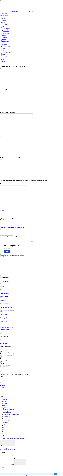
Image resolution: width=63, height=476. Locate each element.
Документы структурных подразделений (6, 52)
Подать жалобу (2, 256)
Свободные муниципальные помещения (6, 307)
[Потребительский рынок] (3, 339)
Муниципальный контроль (6, 419)
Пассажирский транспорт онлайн (5, 318)
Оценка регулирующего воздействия (6, 46)
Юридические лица (7, 327)
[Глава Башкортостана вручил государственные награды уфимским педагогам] (6, 207)
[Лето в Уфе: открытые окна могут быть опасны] (16, 133)
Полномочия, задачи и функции (5, 33)
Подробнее (1, 351)
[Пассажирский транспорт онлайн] (4, 317)
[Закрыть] (20, 462)
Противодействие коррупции (6, 421)
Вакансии (1, 376)
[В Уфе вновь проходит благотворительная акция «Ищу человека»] (6, 235)
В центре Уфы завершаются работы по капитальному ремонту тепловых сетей (12, 199)
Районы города (3, 18)
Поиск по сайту (13, 475)
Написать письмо (2, 278)
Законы (4, 427)
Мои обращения (3, 61)
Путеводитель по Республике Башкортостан (6, 29)
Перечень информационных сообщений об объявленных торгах (9, 56)
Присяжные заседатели (6, 430)
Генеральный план (5, 404)
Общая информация (3, 17)
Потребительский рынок (4, 340)
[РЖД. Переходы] (2, 311)
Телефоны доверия (3, 20)
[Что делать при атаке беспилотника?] (16, 110)
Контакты (2, 63)
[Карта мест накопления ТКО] (4, 300)
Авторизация (13, 464)
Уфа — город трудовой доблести (5, 28)
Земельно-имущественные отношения (6, 332)
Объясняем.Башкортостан (3, 385)
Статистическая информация (5, 36)
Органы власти (11, 327)
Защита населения (3, 35)
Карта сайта (2, 391)
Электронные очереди (4, 44)
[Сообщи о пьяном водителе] (3, 314)
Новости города (6, 64)
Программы (2, 50)
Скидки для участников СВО (5, 30)
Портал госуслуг (2, 386)
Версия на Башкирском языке (5, 12)
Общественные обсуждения (4, 43)
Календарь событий (5, 410)
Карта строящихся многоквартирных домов (7, 310)
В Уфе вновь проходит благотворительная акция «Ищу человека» (10, 236)
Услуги (2, 57)
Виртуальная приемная (4, 453)
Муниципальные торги (4, 40)
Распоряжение (3, 54)
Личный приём (5, 436)
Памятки (4, 432)
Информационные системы (4, 37)
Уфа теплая (2, 290)
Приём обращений (3, 390)
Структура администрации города (7, 412)
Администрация (3, 32)
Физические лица (2, 327)
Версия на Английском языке (5, 13)
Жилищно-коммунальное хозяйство (5, 337)
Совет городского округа (3, 387)
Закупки (2, 55)
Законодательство (3, 58)
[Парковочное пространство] (3, 283)
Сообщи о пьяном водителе (4, 315)
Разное (2, 51)
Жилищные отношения (3, 343)
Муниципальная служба (4, 39)
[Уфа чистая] (1, 297)
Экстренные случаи (5, 399)
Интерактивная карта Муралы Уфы (5, 31)
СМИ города (3, 22)
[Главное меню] (7, 15)
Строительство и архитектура (5, 329)
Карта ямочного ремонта (4, 296)
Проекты (2, 26)
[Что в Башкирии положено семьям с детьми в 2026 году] (16, 156)
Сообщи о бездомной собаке (4, 293)
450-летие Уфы (2, 449)
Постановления (3, 48)
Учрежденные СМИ (5, 417)
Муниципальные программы (5, 41)
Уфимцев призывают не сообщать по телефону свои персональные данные (12, 227)
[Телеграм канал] (0, 0)
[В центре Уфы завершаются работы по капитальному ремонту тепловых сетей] (13, 198)
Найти (6, 448)
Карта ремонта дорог (3, 321)
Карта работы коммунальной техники (6, 304)
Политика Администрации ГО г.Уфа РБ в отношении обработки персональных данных (12, 62)
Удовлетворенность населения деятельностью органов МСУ (7, 388)
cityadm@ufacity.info (2, 393)
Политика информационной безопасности (29, 474)
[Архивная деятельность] (3, 333)
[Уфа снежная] (2, 286)
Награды (4, 423)
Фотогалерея (4, 401)
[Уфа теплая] (1, 289)
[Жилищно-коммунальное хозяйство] (4, 336)
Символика (2, 19)
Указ (3, 434)
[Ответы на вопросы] (31, 241)
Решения (2, 49)
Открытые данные (3, 25)
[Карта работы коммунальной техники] (5, 303)
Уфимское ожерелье (6, 449)
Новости (2, 38)
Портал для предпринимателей (5, 27)
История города (2, 64)
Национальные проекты (4, 42)
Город (2, 16)
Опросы (4, 406)
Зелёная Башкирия (3, 324)
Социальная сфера (3, 23)
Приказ (2, 53)
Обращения (2, 59)
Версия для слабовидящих (29, 475)
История (4, 397)
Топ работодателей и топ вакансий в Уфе (6, 218)
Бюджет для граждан (4, 24)
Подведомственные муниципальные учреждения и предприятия (11, 414)
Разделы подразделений (4, 45)
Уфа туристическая (5, 408)
